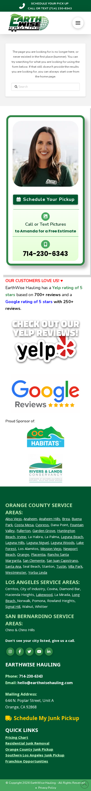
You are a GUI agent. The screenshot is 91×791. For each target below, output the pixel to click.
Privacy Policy (47, 788)
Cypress (42, 524)
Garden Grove (43, 530)
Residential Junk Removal (27, 743)
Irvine (21, 536)
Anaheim (30, 518)
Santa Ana (13, 566)
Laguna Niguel (37, 542)
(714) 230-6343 (60, 8)
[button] (78, 22)
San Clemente (34, 560)
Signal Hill (12, 606)
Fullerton (24, 530)
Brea (66, 518)
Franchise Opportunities (26, 761)
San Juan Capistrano (62, 560)
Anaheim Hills (49, 518)
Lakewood (44, 594)
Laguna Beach (72, 536)
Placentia (38, 554)
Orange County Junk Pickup (29, 749)
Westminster (15, 572)
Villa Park (75, 566)
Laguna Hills (14, 542)
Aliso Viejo (13, 518)
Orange (23, 554)
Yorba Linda (37, 572)
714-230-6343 (45, 253)
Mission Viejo (50, 548)
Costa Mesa (24, 524)
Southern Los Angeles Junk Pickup (34, 755)
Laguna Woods (62, 542)
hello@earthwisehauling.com (45, 682)
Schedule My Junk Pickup (46, 718)
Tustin (61, 566)
